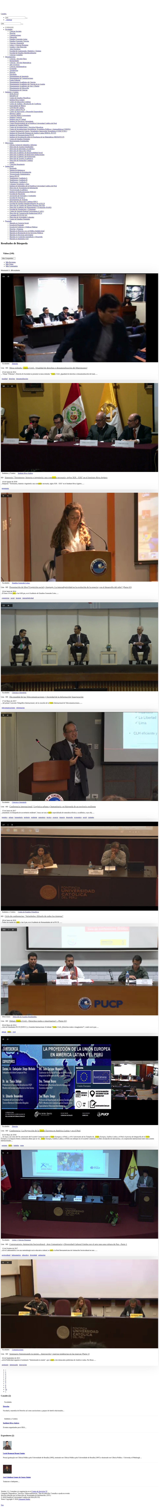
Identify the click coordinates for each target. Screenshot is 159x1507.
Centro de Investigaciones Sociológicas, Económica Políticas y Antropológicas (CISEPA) (40, 129)
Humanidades (14, 61)
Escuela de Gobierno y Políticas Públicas (23, 227)
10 (6, 1389)
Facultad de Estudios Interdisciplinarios (23, 53)
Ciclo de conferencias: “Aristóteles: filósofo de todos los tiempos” (34, 916)
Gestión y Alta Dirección (18, 47)
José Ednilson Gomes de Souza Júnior (17, 1477)
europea (4, 1145)
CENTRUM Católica (17, 108)
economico (78, 817)
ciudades (91, 817)
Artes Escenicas (15, 49)
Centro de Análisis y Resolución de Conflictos (25, 104)
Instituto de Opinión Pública (19, 125)
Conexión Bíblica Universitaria (20, 115)
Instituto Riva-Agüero (17, 100)
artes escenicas (14, 65)
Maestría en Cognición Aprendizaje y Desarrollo (26, 237)
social (12, 598)
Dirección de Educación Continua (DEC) (24, 201)
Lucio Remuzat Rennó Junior (14, 1453)
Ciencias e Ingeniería (17, 43)
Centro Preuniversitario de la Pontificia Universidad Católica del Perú (33, 123)
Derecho (12, 33)
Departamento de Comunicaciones (21, 78)
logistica (4, 817)
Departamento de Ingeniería (19, 76)
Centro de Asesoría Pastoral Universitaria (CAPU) (27, 211)
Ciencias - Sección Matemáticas (20, 63)
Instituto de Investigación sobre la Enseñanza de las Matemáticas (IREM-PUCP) (37, 137)
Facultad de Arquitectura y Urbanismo (23, 209)
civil (14, 1032)
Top (2, 1505)
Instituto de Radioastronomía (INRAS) (23, 192)
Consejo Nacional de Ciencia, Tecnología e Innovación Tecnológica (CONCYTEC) (38, 131)
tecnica (49, 817)
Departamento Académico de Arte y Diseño (24, 86)
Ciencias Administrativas (18, 66)
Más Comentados (12, 266)
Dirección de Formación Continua (21, 160)
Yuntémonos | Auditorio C (18, 182)
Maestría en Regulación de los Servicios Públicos (26, 233)
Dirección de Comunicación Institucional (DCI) (26, 213)
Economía (13, 68)
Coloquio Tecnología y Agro (19, 184)
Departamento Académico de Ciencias (23, 82)
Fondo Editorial (15, 80)
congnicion (5, 598)
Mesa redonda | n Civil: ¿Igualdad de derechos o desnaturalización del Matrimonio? (48, 368)
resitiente (34, 817)
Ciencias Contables (16, 55)
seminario (5, 1365)
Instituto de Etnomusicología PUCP (22, 135)
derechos (12, 379)
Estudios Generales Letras (18, 39)
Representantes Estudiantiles (19, 141)
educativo (25, 1255)
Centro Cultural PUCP (17, 110)
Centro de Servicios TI (39, 1491)
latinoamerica (16, 1255)
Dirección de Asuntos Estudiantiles (21, 147)
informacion (20, 708)
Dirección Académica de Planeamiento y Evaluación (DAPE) (30, 207)
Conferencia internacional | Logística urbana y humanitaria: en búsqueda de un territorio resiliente (52, 806)
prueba (12, 162)
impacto (62, 817)
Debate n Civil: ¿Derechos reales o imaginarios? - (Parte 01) (38, 1021)
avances (55, 817)
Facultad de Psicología (17, 194)
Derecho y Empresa (16, 229)
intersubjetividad (28, 598)
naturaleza (41, 817)
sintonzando (14, 1365)
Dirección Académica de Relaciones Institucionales (27, 155)
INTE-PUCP (14, 94)
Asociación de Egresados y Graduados (23, 196)
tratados (16, 1145)
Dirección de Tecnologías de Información (24, 188)
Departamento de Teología (19, 200)
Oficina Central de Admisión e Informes (23, 145)
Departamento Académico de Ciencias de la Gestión (27, 84)
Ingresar (8, 20)
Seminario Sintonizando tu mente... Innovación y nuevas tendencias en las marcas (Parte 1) (49, 1354)
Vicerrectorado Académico (19, 190)
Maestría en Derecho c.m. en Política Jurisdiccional (27, 231)
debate (4, 1032)
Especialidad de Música (18, 106)
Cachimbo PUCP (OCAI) (18, 215)
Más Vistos (9, 264)
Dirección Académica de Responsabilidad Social (26, 153)
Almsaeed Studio (24, 1499)
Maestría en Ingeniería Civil (19, 239)
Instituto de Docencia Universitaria (21, 121)
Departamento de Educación (19, 88)
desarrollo (69, 817)
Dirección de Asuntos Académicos (21, 158)
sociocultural (6, 1255)
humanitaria (19, 817)
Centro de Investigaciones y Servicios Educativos (26, 127)
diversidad (33, 1255)
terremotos (5, 488)
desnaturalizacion (22, 379)
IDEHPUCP (14, 96)
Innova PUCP (14, 176)
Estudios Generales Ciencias (19, 41)
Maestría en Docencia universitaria (21, 235)
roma (22, 1145)
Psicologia (13, 74)
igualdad (5, 379)
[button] (4, 14)
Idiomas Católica (15, 113)
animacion (41, 1255)
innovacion (23, 1365)
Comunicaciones (15, 35)
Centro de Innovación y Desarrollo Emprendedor (26, 111)
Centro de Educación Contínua (20, 102)
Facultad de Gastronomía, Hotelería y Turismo (25, 51)
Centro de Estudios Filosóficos (20, 98)
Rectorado (13, 168)
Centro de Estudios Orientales (20, 139)
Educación (13, 37)
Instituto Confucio (16, 117)
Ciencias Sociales (15, 31)
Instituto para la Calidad (18, 119)
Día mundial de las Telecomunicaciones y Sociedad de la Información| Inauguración (46, 697)
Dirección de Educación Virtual (20, 151)
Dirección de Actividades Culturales (22, 217)
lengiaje (18, 598)
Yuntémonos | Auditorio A (18, 178)
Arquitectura (14, 70)
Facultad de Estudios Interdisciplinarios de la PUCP (27, 203)
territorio (27, 817)
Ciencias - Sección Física (18, 59)
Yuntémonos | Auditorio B (18, 180)
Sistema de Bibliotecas (17, 170)
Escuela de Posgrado (17, 225)
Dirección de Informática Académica (22, 149)
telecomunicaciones (8, 708)
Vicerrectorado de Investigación (20, 172)
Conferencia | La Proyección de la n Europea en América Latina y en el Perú (44, 1130)
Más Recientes (11, 262)
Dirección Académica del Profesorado (22, 156)
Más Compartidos (8, 258)
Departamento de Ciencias (18, 90)
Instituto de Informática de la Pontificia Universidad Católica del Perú (33, 186)
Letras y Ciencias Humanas (19, 45)
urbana (11, 817)
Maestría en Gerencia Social (19, 223)
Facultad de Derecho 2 (17, 198)
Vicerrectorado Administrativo (20, 174)
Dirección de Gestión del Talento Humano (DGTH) (27, 205)
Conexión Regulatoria (17, 164)
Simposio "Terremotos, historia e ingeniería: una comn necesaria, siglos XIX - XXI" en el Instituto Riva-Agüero (56, 477)
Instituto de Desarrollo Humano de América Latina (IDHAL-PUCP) (33, 133)
